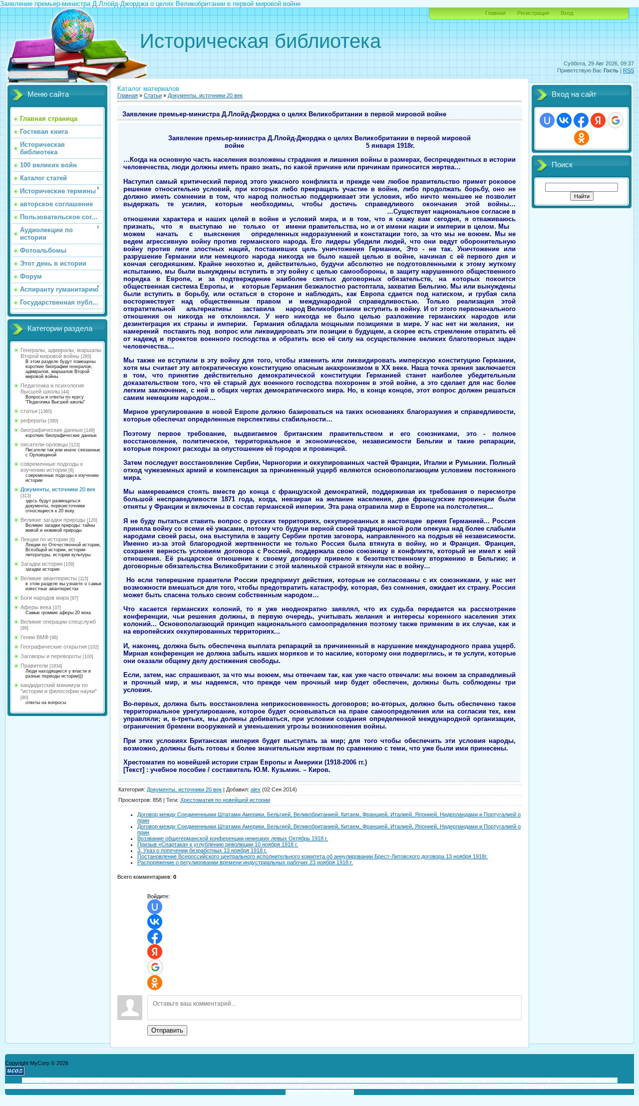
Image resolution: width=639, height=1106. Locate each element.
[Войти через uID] (154, 906)
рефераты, (176, 1080)
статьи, (153, 1080)
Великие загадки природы (52, 520)
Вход (567, 13)
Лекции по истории (44, 539)
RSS (628, 70)
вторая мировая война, (572, 1086)
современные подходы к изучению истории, (355, 1080)
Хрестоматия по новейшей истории (225, 800)
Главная (495, 13)
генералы (34, 1080)
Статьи (153, 95)
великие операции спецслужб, (202, 1086)
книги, (535, 1086)
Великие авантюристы (48, 578)
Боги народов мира (44, 598)
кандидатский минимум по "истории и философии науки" (58, 688)
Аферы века (35, 607)
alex (256, 789)
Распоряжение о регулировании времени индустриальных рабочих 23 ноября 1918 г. (245, 862)
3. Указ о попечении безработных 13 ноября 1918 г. (202, 850)
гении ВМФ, (254, 1086)
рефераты (33, 420)
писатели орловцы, (277, 1080)
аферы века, (149, 1086)
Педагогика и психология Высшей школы (52, 388)
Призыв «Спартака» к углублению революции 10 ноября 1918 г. (217, 844)
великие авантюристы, (55, 1086)
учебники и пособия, (328, 1092)
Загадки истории (41, 564)
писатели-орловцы (44, 444)
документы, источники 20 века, (447, 1080)
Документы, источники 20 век (57, 489)
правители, (409, 1086)
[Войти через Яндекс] (154, 951)
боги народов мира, (108, 1086)
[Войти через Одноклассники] (154, 982)
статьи (28, 411)
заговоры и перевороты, (364, 1086)
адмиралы (61, 1080)
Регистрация (533, 13)
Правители (34, 666)
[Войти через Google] (155, 967)
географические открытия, (302, 1086)
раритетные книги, (503, 1086)
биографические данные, (222, 1080)
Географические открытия (53, 647)
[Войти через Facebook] (154, 936)
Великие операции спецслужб (58, 622)
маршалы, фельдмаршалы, (110, 1080)
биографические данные (51, 430)
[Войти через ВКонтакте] (154, 921)
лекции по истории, (574, 1080)
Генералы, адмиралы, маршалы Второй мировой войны (60, 353)
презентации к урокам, (451, 1086)
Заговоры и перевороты (50, 656)
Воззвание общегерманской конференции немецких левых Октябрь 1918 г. (232, 838)
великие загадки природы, (517, 1080)
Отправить (167, 1030)
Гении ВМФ (34, 637)
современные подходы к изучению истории (51, 467)
